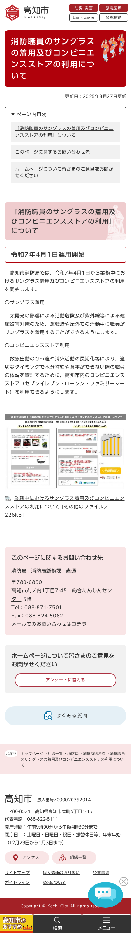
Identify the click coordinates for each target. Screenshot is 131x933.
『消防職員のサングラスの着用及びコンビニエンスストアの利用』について (64, 131)
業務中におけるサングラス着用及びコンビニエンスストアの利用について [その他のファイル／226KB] (65, 507)
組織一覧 (55, 753)
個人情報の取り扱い (61, 873)
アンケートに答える (65, 680)
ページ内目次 (32, 114)
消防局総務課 (94, 753)
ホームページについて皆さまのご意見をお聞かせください (64, 172)
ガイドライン (17, 883)
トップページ (32, 753)
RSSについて (54, 883)
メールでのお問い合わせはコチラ (48, 624)
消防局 (18, 570)
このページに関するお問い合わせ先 (52, 152)
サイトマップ (17, 873)
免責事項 (101, 873)
